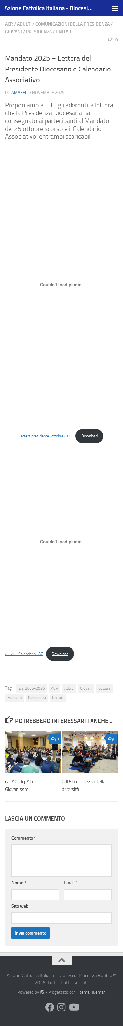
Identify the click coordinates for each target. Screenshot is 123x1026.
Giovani (13, 32)
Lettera (104, 688)
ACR (9, 24)
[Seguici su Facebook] (49, 1007)
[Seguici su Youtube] (73, 1007)
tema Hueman (93, 992)
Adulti (24, 24)
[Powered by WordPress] (42, 992)
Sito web (20, 906)
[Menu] (115, 8)
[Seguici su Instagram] (61, 1007)
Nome (18, 883)
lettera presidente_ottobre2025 (46, 436)
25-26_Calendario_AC (24, 654)
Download (89, 436)
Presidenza (39, 32)
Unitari (64, 32)
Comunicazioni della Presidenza (72, 24)
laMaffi (18, 92)
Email (71, 883)
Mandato (14, 697)
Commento (23, 838)
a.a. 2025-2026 (32, 688)
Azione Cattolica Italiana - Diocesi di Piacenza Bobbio (48, 8)
